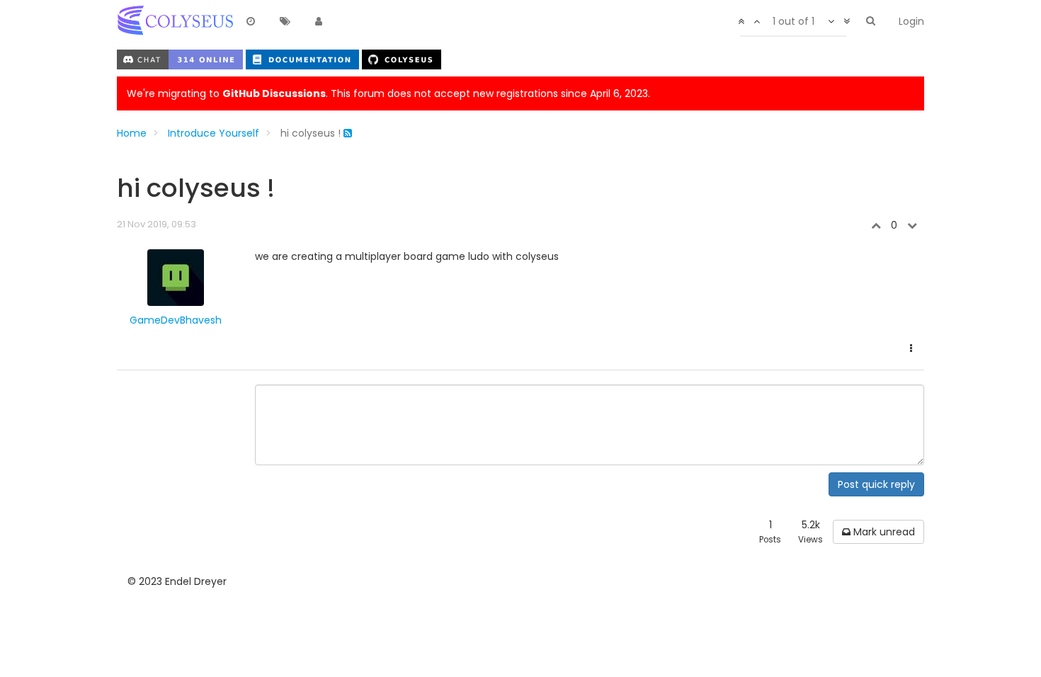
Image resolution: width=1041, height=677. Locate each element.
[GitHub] (401, 59)
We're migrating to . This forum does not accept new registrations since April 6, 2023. (388, 93)
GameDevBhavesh (176, 320)
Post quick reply (876, 484)
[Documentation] (304, 59)
